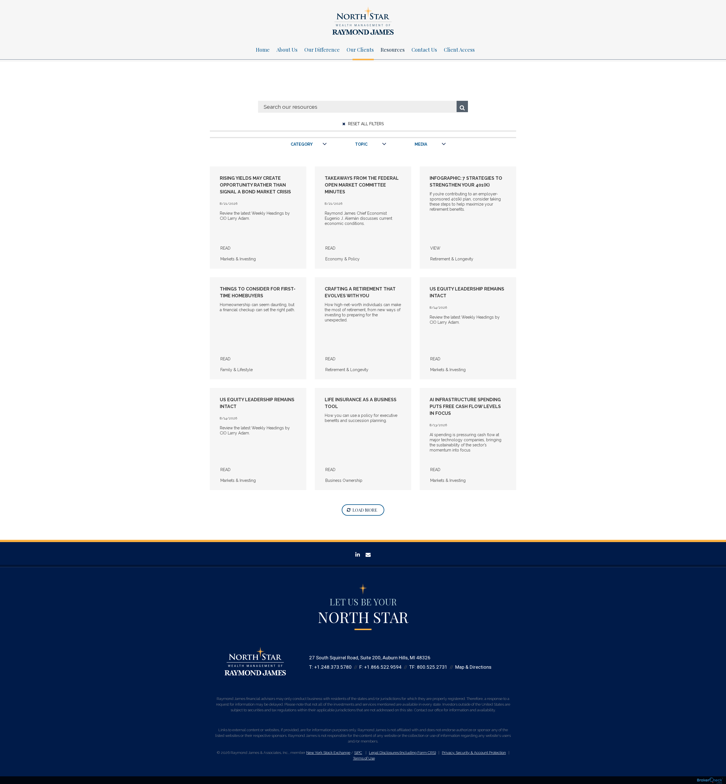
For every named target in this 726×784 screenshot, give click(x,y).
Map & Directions (473, 667)
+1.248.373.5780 (333, 667)
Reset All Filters (365, 124)
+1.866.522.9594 (383, 667)
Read (225, 248)
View (435, 248)
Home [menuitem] (263, 49)
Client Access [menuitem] (459, 49)
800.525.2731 (432, 667)
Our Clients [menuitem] (360, 49)
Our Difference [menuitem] (322, 49)
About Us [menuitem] (287, 49)
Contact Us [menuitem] (424, 49)
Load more (365, 510)
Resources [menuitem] (393, 49)
